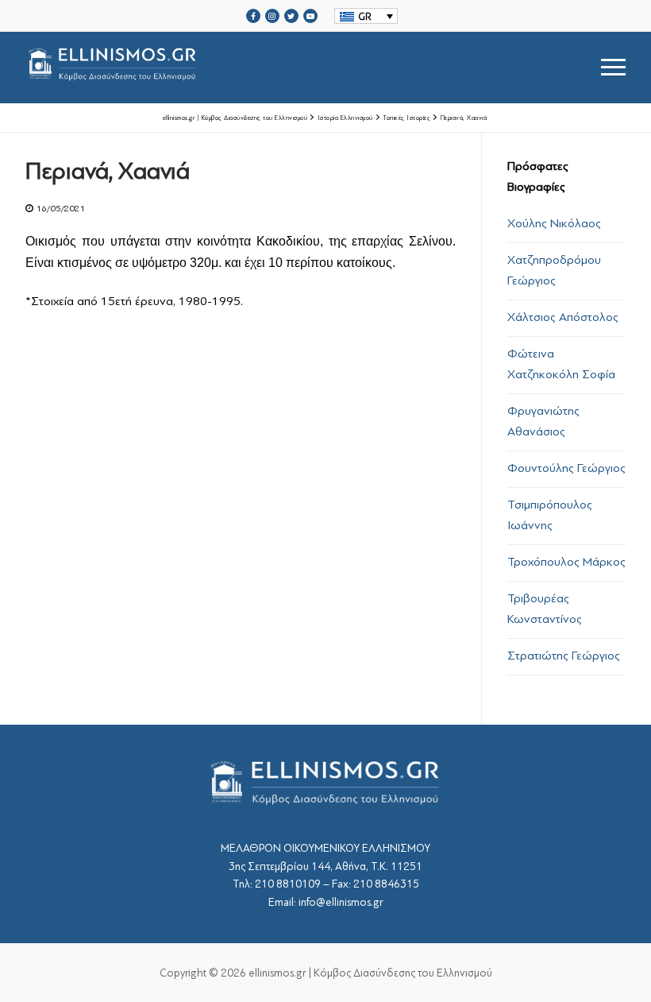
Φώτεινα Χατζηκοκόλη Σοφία (561, 363)
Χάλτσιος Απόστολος (562, 317)
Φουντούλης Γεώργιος (566, 468)
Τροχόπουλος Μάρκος (566, 562)
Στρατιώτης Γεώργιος (563, 655)
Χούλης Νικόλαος (554, 223)
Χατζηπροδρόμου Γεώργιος (554, 270)
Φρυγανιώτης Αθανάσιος (543, 421)
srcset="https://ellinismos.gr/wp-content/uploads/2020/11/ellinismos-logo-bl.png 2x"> (327, 48)
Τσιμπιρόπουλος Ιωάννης (549, 514)
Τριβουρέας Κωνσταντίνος (544, 608)
